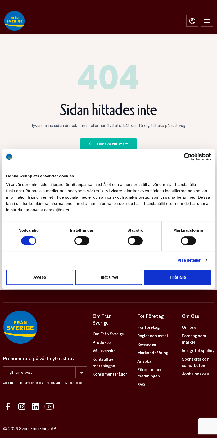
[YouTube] (49, 406)
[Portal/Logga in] (192, 21)
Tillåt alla (177, 277)
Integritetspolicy (72, 383)
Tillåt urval (108, 277)
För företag (148, 327)
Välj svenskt (104, 350)
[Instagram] (21, 406)
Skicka (81, 372)
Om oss (189, 327)
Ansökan (145, 361)
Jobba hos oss (195, 373)
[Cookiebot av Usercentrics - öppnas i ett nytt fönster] (188, 157)
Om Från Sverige (108, 333)
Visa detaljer (189, 260)
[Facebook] (8, 406)
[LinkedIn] (35, 406)
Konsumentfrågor (110, 374)
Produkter (102, 342)
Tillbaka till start (112, 144)
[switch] (81, 240)
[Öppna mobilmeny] (207, 21)
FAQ (141, 384)
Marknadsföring (152, 352)
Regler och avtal (152, 335)
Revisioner (147, 344)
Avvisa (39, 277)
